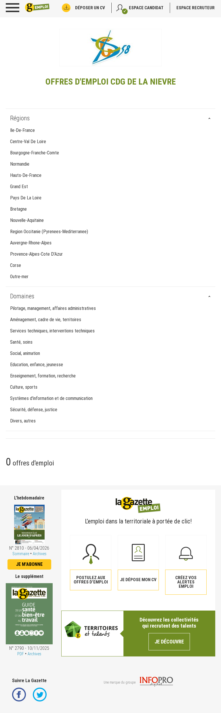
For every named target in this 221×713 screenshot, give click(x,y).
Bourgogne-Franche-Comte (34, 153)
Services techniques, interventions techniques (52, 331)
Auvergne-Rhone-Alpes (31, 243)
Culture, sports (23, 387)
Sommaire (20, 553)
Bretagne (18, 209)
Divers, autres (23, 421)
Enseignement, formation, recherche (43, 376)
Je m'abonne (29, 564)
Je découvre (169, 642)
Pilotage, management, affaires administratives (53, 308)
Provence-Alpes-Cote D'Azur (36, 254)
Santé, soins (21, 342)
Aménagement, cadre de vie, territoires (45, 319)
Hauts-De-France (25, 175)
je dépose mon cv (138, 579)
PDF (20, 654)
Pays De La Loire (25, 198)
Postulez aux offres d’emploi (91, 580)
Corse (15, 265)
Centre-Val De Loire (28, 141)
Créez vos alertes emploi (186, 582)
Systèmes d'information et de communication (51, 398)
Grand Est (19, 186)
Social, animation (25, 353)
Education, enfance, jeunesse (36, 364)
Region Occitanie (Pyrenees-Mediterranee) (49, 231)
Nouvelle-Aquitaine (27, 220)
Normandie (19, 164)
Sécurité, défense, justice (33, 409)
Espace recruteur (195, 7)
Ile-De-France (22, 130)
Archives (39, 553)
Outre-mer (19, 276)
